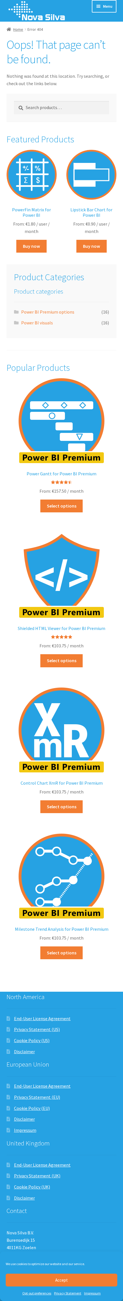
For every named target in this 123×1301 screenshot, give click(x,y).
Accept (61, 1280)
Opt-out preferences (36, 1293)
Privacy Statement (67, 1293)
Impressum (92, 1293)
